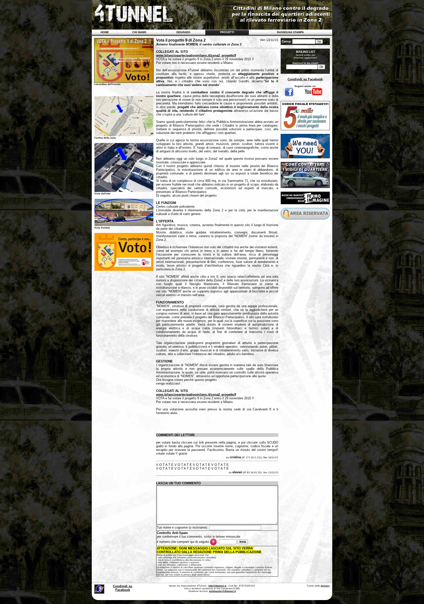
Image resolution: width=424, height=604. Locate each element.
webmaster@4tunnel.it (222, 591)
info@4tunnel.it (217, 585)
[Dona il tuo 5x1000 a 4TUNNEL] (305, 129)
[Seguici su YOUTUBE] (313, 95)
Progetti (227, 32)
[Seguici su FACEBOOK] (289, 96)
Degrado (183, 32)
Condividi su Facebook (305, 79)
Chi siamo (139, 32)
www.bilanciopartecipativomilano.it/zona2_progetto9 (196, 55)
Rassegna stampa (290, 32)
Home (105, 32)
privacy (325, 585)
